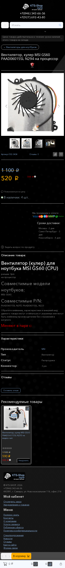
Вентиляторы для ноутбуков (20, 47)
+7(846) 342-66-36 (32, 13)
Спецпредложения (13, 535)
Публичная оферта (13, 527)
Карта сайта (9, 544)
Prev (6, 106)
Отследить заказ (12, 501)
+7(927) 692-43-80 (32, 17)
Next (58, 106)
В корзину (19, 556)
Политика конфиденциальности (20, 530)
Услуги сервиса (11, 524)
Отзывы (7, 541)
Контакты (8, 518)
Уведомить (23, 460)
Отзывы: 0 (34, 154)
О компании (9, 521)
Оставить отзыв (10, 390)
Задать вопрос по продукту (20, 247)
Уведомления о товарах (16, 504)
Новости (7, 538)
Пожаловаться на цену (14, 191)
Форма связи (10, 548)
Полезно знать (11, 514)
